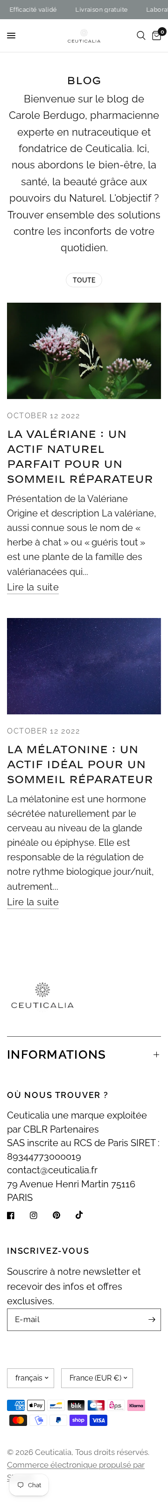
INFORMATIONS (56, 1054)
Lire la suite (33, 587)
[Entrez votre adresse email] (151, 1320)
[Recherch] (141, 35)
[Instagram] (40, 1215)
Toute (84, 280)
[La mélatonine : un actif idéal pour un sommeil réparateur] (84, 666)
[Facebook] (17, 1215)
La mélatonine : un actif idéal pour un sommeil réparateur (80, 765)
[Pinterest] (63, 1215)
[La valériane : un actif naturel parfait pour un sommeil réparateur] (84, 351)
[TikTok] (86, 1215)
